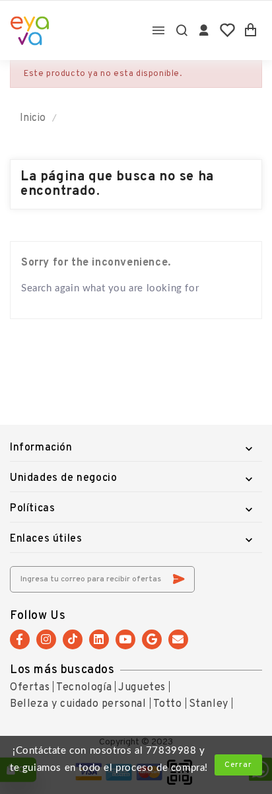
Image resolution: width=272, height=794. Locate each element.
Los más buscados (62, 670)
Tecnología (84, 687)
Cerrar (238, 765)
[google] (152, 639)
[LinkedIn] (99, 639)
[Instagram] (46, 639)
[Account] (204, 30)
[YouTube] (125, 639)
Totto (167, 704)
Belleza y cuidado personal (78, 704)
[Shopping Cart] (250, 30)
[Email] (178, 639)
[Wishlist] (227, 30)
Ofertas (30, 687)
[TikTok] (73, 639)
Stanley (208, 704)
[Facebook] (20, 639)
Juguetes (142, 687)
